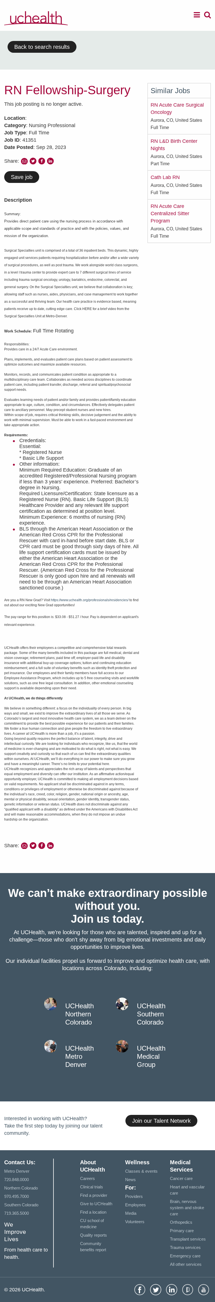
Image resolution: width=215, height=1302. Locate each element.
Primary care (182, 1230)
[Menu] (197, 16)
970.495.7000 (16, 1196)
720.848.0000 (16, 1179)
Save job (21, 177)
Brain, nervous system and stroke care (187, 1207)
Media (130, 1213)
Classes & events (141, 1171)
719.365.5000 (16, 1213)
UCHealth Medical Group (151, 1056)
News (130, 1179)
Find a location (93, 1212)
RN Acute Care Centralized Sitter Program (170, 213)
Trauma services (185, 1247)
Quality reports (93, 1235)
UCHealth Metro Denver (79, 1056)
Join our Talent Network (161, 1121)
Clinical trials (91, 1186)
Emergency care (185, 1255)
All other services (186, 1264)
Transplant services (188, 1239)
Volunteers (134, 1221)
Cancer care (181, 1178)
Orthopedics (181, 1222)
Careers (87, 1178)
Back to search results (42, 47)
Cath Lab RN (165, 177)
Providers (134, 1196)
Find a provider (93, 1195)
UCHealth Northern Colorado (79, 1014)
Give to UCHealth (96, 1203)
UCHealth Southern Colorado (151, 1014)
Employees (135, 1204)
